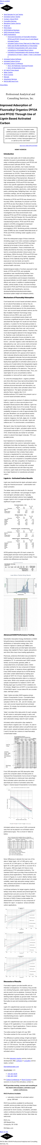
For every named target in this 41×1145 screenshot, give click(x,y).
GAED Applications (10, 34)
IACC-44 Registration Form (16, 68)
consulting (27, 1061)
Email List (7, 25)
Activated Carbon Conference (13, 63)
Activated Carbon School (12, 61)
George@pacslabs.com (11, 1066)
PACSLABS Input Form (11, 81)
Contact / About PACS (11, 19)
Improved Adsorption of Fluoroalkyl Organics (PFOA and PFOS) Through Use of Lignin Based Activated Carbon (23, 39)
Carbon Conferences (13, 1080)
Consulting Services (10, 21)
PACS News (8, 28)
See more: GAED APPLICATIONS (28, 145)
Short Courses (8, 75)
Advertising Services (10, 79)
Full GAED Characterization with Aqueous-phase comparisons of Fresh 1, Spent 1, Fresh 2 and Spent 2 (24, 55)
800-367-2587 (12, 1076)
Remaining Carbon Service (12, 23)
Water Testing (8, 72)
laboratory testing (15, 1058)
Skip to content (5, 1)
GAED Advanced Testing (12, 32)
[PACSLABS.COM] (7, 11)
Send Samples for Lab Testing (13, 14)
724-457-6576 (12, 1074)
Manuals (6, 77)
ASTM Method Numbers (11, 30)
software (19, 1061)
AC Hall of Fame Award (11, 70)
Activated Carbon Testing (12, 17)
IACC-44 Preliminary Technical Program (20, 66)
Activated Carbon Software (12, 59)
